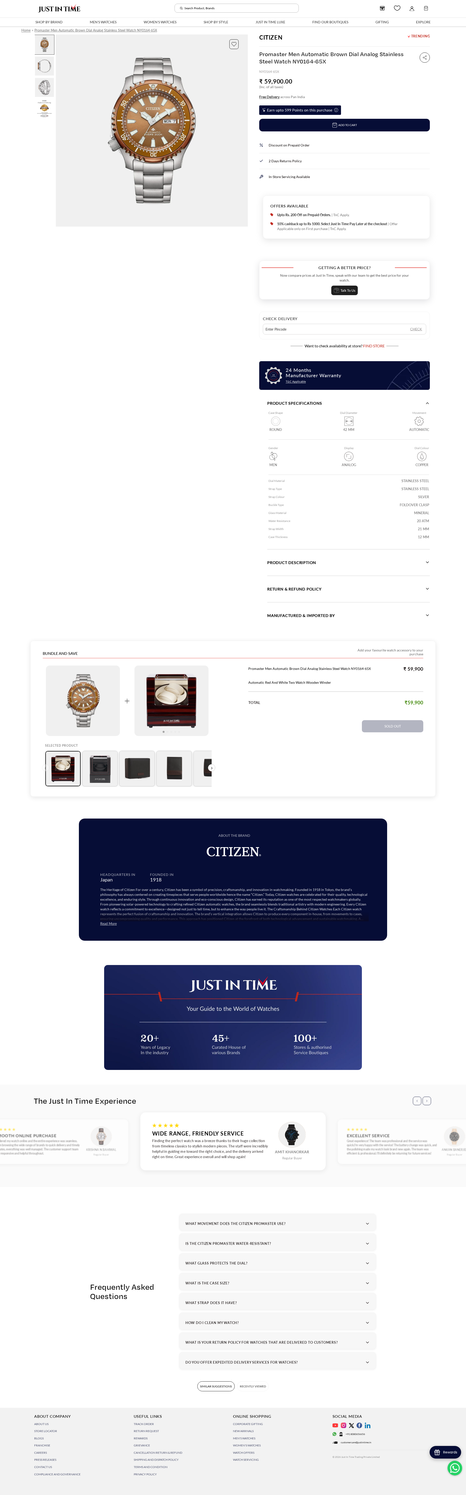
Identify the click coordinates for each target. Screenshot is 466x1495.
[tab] (63, 768)
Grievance (142, 1445)
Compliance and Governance (57, 1474)
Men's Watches (244, 1438)
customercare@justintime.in (356, 1442)
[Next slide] (244, 130)
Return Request (146, 1431)
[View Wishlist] (397, 8)
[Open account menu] (412, 8)
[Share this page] (425, 57)
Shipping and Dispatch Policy (156, 1459)
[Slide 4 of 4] (44, 108)
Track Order (144, 1424)
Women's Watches (247, 1445)
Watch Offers (243, 1452)
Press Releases (45, 1459)
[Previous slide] (60, 130)
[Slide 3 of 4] (44, 87)
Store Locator (45, 1431)
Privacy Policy (145, 1474)
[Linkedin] (367, 1425)
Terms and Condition (150, 1467)
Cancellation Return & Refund (158, 1452)
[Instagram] (343, 1425)
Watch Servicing (246, 1459)
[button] (234, 44)
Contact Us (43, 1467)
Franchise (42, 1445)
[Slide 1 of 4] (44, 44)
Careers (40, 1452)
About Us (41, 1424)
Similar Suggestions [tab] (216, 1386)
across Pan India (282, 97)
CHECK (416, 329)
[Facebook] (359, 1425)
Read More (108, 924)
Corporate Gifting (248, 1424)
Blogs (39, 1438)
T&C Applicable (296, 381)
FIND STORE (374, 345)
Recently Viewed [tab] (253, 1386)
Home (26, 30)
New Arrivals (243, 1431)
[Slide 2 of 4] (44, 66)
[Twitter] (351, 1425)
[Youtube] (335, 1425)
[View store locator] (382, 8)
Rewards (141, 1438)
